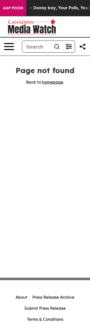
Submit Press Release (45, 308)
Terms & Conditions (45, 319)
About (21, 297)
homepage (52, 82)
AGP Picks (13, 8)
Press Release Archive (53, 297)
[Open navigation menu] (9, 47)
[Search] (57, 46)
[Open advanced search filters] (69, 46)
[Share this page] (82, 47)
